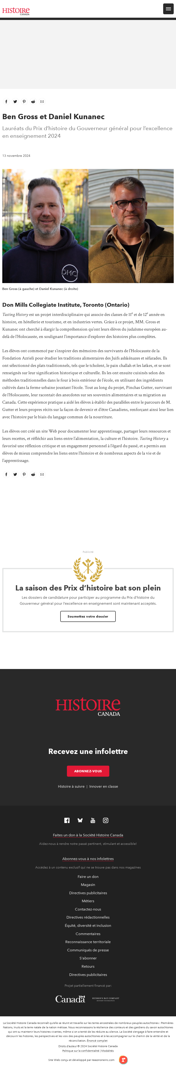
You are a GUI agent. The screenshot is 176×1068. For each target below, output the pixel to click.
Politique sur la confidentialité (80, 1050)
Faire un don (88, 876)
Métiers (88, 901)
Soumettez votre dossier (88, 616)
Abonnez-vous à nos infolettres (88, 859)
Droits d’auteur (67, 1046)
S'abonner (88, 958)
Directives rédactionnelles (88, 917)
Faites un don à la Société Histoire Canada (88, 835)
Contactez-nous (88, 909)
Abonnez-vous (91, 771)
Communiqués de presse (88, 950)
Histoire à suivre (71, 786)
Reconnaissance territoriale (88, 942)
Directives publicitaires (88, 893)
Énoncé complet (97, 1040)
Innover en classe (103, 786)
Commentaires (88, 934)
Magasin (88, 885)
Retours (88, 966)
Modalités (107, 1050)
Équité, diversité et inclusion (88, 925)
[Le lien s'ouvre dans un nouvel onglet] (121, 1059)
